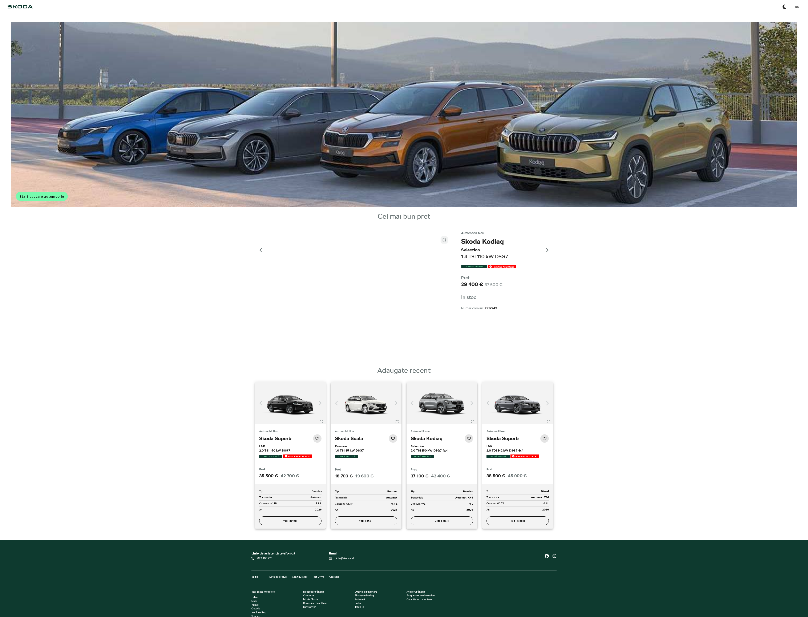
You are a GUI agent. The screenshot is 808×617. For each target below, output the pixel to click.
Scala (254, 601)
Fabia (254, 597)
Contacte (308, 595)
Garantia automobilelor (420, 599)
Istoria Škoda (310, 599)
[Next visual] (547, 250)
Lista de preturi (278, 576)
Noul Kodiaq (258, 612)
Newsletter (309, 607)
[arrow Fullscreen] (444, 350)
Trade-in (359, 607)
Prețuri (358, 603)
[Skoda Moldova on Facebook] (548, 556)
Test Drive (318, 576)
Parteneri (360, 599)
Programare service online (421, 595)
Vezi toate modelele (263, 591)
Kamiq (255, 605)
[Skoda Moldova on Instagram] (554, 556)
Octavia (255, 608)
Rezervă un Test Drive (315, 603)
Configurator (299, 576)
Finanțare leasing (364, 595)
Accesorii (334, 576)
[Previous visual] (261, 250)
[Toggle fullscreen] (321, 421)
